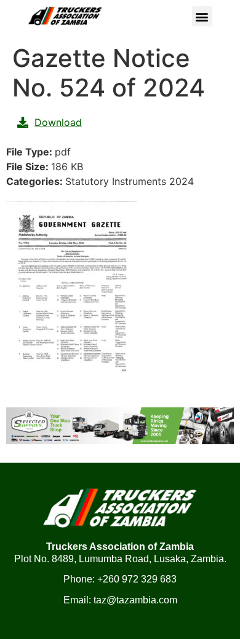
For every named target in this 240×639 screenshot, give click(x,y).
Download (58, 122)
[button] (202, 16)
